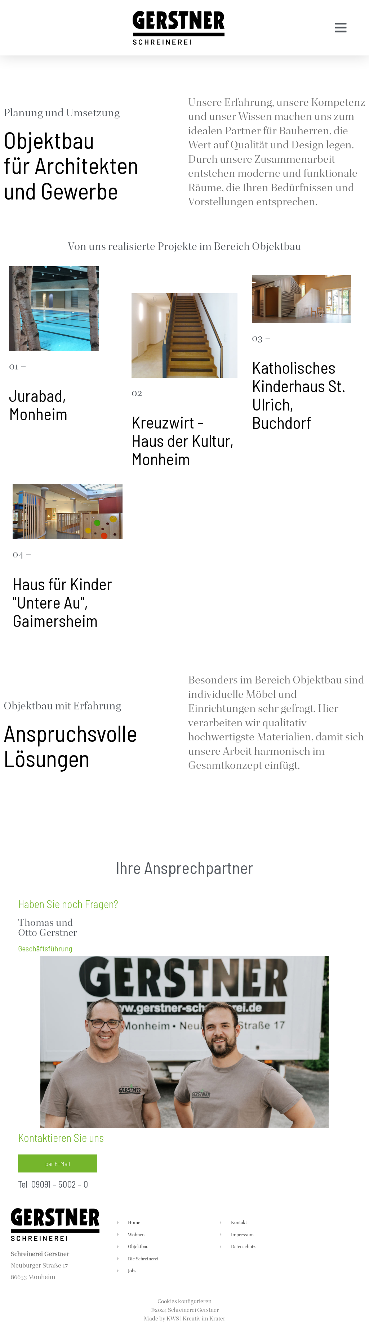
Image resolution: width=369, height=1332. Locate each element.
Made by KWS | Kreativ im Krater (184, 1318)
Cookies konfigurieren (184, 1301)
